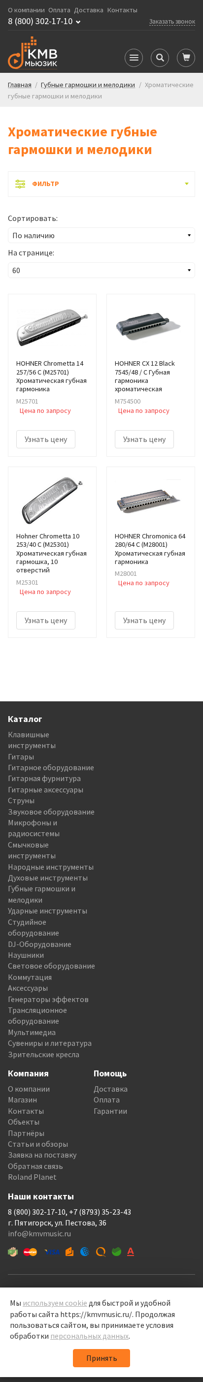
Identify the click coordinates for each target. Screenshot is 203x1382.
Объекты (23, 1122)
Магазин (22, 1099)
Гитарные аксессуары (45, 789)
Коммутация (30, 977)
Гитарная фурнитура (44, 778)
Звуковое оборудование (51, 812)
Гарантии (110, 1111)
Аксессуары (28, 988)
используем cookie (55, 1303)
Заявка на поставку (42, 1155)
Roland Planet (32, 1177)
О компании (26, 10)
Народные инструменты (51, 867)
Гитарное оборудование (51, 767)
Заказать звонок (172, 21)
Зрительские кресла (43, 1054)
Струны (21, 800)
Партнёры (26, 1133)
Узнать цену (46, 439)
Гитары (21, 756)
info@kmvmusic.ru (39, 1233)
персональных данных (89, 1336)
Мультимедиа (32, 1032)
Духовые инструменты (48, 877)
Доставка (88, 10)
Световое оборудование (51, 966)
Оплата (59, 10)
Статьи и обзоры (38, 1144)
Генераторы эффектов (48, 999)
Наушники (26, 955)
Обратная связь (35, 1166)
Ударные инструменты (47, 910)
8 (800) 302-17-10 (40, 21)
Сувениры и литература (50, 1043)
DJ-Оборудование (39, 944)
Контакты (122, 10)
